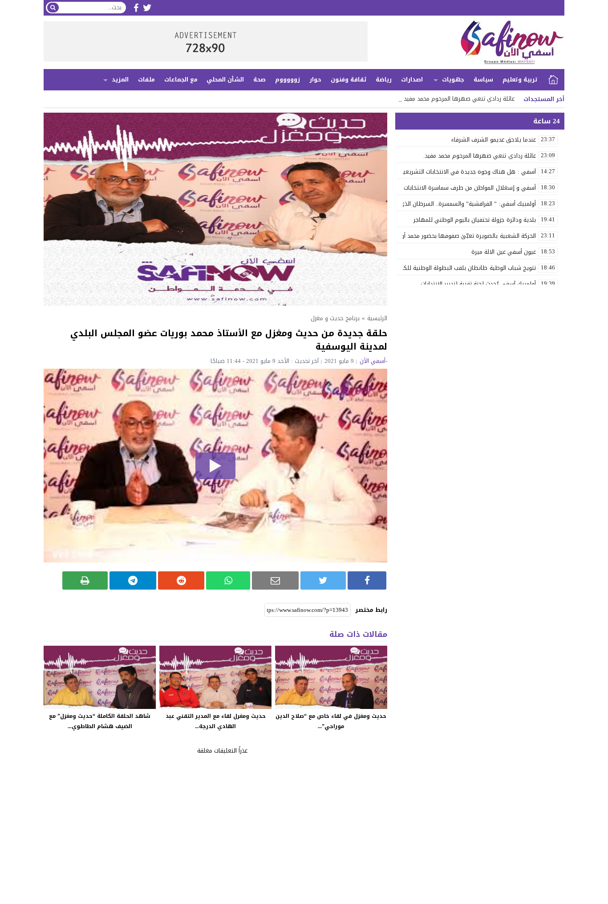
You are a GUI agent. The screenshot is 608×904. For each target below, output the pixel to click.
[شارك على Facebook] (367, 580)
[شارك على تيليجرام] (133, 580)
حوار (315, 79)
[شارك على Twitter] (323, 580)
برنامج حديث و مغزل (335, 318)
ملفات (146, 79)
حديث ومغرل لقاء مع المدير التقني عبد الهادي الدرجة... (216, 721)
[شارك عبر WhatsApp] (228, 580)
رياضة (384, 79)
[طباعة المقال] (85, 580)
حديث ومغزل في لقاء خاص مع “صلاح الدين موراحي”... (331, 721)
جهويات (453, 79)
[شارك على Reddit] (181, 580)
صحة (259, 79)
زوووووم (287, 79)
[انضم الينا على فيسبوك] (136, 7)
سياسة (483, 79)
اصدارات (412, 79)
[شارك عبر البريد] (275, 580)
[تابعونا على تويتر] (147, 7)
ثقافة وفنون (349, 79)
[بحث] (53, 7)
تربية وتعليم (520, 79)
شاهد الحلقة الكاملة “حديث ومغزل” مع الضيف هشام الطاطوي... (99, 721)
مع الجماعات (181, 79)
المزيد (120, 79)
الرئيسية (553, 79)
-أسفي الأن (373, 360)
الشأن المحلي (225, 79)
